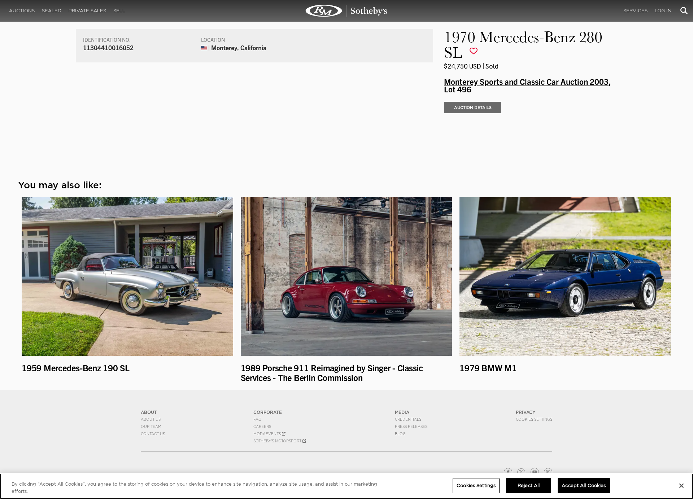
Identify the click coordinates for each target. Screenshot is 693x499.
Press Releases (411, 426)
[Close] (681, 486)
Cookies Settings (534, 419)
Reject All (529, 485)
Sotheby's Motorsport (277, 441)
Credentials (408, 419)
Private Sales (87, 10)
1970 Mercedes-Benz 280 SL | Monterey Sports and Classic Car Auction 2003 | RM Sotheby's (346, 11)
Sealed (51, 10)
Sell (119, 10)
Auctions (22, 10)
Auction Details (473, 107)
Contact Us (153, 434)
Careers (262, 426)
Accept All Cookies (584, 485)
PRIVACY (526, 412)
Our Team (151, 426)
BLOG (400, 434)
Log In (663, 10)
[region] (346, 486)
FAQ (257, 419)
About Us (151, 419)
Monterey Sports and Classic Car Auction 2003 (526, 81)
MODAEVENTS (267, 434)
